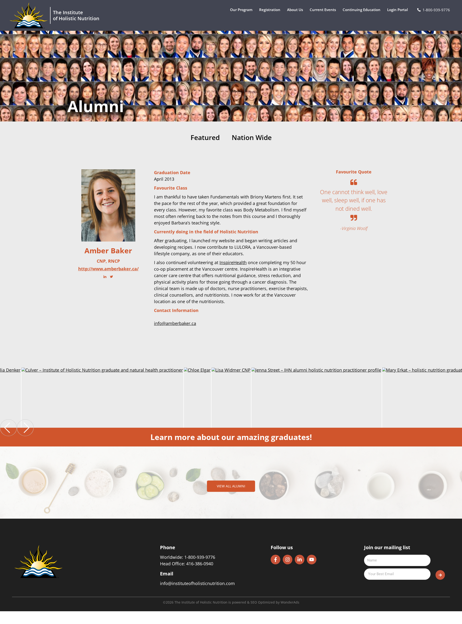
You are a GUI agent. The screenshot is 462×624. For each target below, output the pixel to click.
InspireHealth (233, 262)
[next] (25, 427)
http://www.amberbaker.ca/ (108, 269)
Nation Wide (252, 138)
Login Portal (397, 9)
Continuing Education (361, 9)
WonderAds (290, 602)
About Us (295, 9)
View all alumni (231, 486)
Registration (269, 9)
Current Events (323, 9)
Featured (205, 138)
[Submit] (440, 575)
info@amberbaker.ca (175, 323)
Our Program (241, 9)
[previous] (8, 427)
